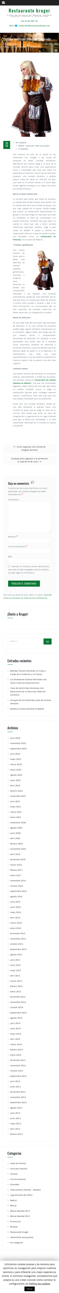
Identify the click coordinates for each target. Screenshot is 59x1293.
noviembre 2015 (18, 939)
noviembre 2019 (18, 849)
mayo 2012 (15, 1123)
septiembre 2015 (18, 949)
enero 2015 (15, 991)
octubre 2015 (16, 944)
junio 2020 (15, 833)
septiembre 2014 (18, 1012)
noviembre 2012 (18, 1097)
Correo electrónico (17, 546)
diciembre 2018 (17, 859)
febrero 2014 (16, 1049)
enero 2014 (15, 1055)
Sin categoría (21, 142)
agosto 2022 (16, 775)
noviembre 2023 (18, 743)
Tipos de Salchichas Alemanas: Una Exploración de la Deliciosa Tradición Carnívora (28, 691)
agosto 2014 (16, 1018)
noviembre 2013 (18, 1065)
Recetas (14, 1227)
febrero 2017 (16, 870)
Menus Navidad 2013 (20, 1216)
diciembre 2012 (17, 1092)
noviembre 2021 (18, 796)
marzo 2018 (16, 865)
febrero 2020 (16, 843)
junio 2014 (15, 1028)
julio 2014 (15, 1023)
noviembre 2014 (18, 1002)
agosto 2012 (16, 1108)
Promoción (15, 1221)
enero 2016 (15, 928)
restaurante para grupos (21, 1237)
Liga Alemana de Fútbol (21, 1195)
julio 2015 (15, 960)
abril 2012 (15, 1129)
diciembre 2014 (17, 997)
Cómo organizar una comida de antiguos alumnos (31, 448)
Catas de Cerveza (18, 1163)
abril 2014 (15, 1039)
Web (10, 556)
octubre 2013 (16, 1071)
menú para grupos (42, 145)
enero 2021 (15, 817)
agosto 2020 (16, 828)
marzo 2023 (16, 764)
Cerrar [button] (30, 1289)
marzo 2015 (16, 981)
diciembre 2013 (17, 1060)
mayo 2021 (15, 806)
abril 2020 (15, 838)
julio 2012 (15, 1113)
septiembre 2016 (18, 891)
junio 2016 (15, 907)
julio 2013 (15, 1081)
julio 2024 (15, 738)
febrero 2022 (16, 791)
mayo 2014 (15, 1034)
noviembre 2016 (18, 880)
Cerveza (14, 1174)
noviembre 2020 (18, 822)
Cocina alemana (18, 1179)
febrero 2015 (16, 986)
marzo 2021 (16, 812)
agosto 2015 (16, 954)
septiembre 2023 (18, 748)
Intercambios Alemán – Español (25, 1190)
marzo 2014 (16, 1044)
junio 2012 (15, 1118)
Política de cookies (39, 1283)
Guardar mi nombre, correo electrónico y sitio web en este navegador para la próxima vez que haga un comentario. (29, 569)
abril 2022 (15, 785)
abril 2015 (15, 975)
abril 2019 (15, 854)
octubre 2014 (16, 1007)
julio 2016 (15, 902)
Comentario (13, 500)
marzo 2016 (16, 923)
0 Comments (23, 149)
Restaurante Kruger (19, 1232)
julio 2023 (15, 754)
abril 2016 (15, 917)
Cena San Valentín (18, 1168)
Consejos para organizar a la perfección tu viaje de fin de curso (29, 460)
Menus (13, 1205)
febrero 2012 (16, 1134)
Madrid (13, 1200)
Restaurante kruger (29, 10)
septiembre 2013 (18, 1076)
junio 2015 (15, 965)
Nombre (13, 537)
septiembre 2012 (18, 1102)
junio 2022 (15, 780)
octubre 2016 (16, 886)
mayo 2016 (15, 912)
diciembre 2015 (17, 933)
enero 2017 (15, 875)
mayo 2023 (15, 759)
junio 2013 (15, 1086)
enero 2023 (15, 770)
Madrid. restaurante (26, 145)
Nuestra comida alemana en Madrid (27, 709)
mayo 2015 (15, 970)
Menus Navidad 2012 (20, 1211)
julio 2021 (15, 801)
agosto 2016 (16, 896)
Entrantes (14, 1184)
